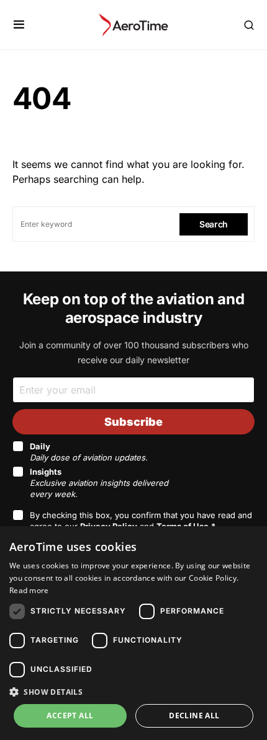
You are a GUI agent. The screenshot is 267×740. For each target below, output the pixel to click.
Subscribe (133, 421)
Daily (89, 451)
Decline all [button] (194, 715)
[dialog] (133, 633)
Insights (99, 483)
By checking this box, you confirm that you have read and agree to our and (141, 520)
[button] (18, 24)
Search (213, 224)
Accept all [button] (70, 715)
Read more (29, 590)
